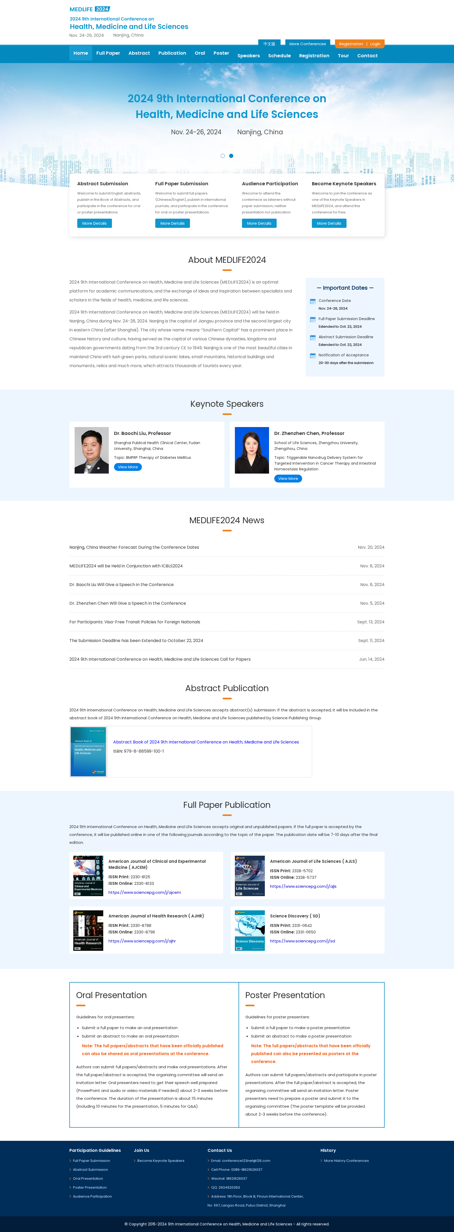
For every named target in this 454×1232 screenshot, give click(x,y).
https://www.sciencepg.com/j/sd (302, 941)
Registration (351, 44)
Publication (172, 53)
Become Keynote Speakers (160, 1160)
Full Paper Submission (91, 1160)
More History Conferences (346, 1160)
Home (81, 53)
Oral (200, 53)
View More (128, 467)
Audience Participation (92, 1196)
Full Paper (108, 53)
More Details (94, 223)
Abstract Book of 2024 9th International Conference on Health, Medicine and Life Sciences (206, 742)
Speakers (249, 55)
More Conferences (308, 44)
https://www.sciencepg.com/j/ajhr (142, 941)
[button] (223, 156)
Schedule (279, 55)
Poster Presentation (90, 1187)
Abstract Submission (90, 1169)
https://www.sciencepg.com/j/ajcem (145, 892)
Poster (221, 53)
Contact (367, 55)
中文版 (269, 44)
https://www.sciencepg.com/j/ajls (303, 886)
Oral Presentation (88, 1178)
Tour (343, 55)
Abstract (139, 53)
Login (375, 44)
